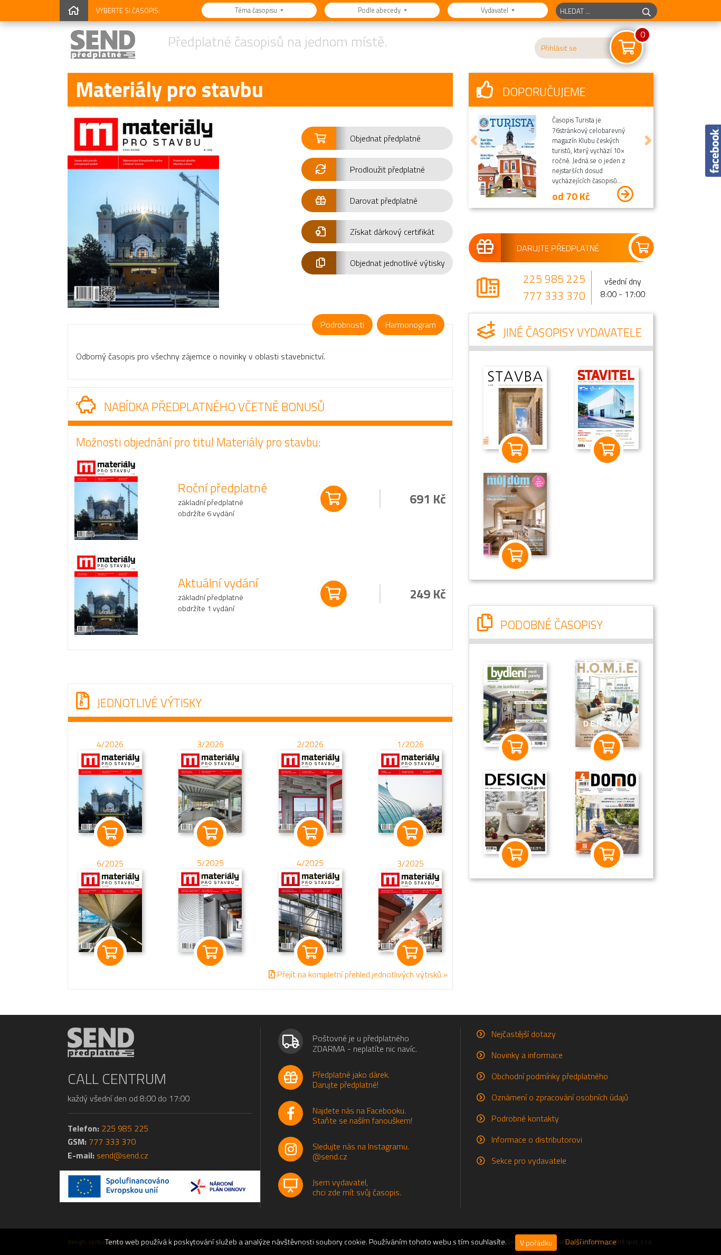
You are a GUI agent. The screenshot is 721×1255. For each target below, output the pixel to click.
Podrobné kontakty (525, 1118)
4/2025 (310, 863)
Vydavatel (495, 10)
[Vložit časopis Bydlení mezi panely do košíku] (515, 747)
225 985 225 (554, 278)
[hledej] (646, 11)
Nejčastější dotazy (523, 1034)
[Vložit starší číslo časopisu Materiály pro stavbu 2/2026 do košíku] (310, 790)
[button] (377, 138)
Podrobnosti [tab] (342, 324)
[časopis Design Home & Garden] (515, 811)
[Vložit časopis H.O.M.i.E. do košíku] (607, 747)
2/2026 (310, 744)
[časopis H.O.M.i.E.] (607, 702)
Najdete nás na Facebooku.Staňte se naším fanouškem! (362, 1115)
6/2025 (110, 863)
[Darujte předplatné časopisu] (561, 247)
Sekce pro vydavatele (528, 1160)
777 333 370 (554, 295)
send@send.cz (122, 1155)
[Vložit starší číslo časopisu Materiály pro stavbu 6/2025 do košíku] (110, 910)
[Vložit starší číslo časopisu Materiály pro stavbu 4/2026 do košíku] (110, 790)
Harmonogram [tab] (410, 324)
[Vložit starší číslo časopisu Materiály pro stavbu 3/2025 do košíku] (410, 910)
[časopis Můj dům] (515, 513)
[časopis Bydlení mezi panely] (515, 703)
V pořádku (536, 1242)
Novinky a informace (527, 1055)
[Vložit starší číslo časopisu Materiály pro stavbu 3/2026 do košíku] (210, 790)
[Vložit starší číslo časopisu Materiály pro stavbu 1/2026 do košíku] (410, 790)
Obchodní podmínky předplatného (549, 1076)
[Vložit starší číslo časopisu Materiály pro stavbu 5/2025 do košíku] (210, 910)
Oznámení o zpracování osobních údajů (559, 1097)
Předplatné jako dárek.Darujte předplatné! (351, 1079)
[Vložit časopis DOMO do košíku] (607, 854)
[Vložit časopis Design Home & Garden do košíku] (515, 854)
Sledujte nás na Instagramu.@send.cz (360, 1151)
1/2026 (410, 744)
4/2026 (110, 744)
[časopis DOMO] (607, 811)
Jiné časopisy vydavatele (571, 332)
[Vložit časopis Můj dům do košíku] (515, 556)
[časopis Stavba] (515, 407)
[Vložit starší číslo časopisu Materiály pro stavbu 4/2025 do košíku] (310, 910)
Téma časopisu (257, 10)
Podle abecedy (380, 10)
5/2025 (210, 863)
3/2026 (210, 744)
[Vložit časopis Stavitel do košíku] (607, 450)
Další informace (590, 1242)
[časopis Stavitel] (607, 407)
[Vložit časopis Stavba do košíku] (515, 450)
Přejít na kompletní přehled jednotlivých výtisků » (361, 974)
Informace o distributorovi (536, 1139)
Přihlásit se (559, 48)
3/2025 (410, 863)
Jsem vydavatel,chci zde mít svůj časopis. (356, 1187)
